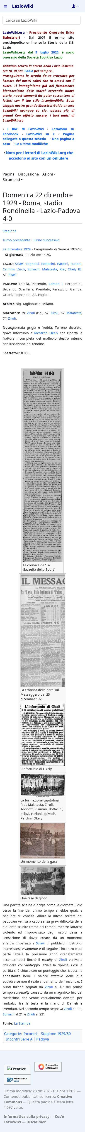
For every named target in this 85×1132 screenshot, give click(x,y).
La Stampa (22, 1023)
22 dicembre (12, 249)
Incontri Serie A (19, 1039)
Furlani (75, 263)
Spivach (33, 269)
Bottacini (48, 263)
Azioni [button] (47, 174)
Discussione (28, 174)
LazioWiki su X (40, 134)
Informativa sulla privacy (26, 1116)
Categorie (12, 1033)
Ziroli (21, 269)
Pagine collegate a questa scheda (38, 136)
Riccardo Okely (46, 333)
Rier (62, 269)
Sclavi (19, 263)
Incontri (30, 1033)
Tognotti (32, 263)
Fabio (28, 71)
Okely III (74, 269)
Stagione (9, 231)
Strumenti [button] (11, 179)
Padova (42, 1039)
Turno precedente (16, 240)
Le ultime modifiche (31, 143)
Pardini (62, 263)
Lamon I (56, 283)
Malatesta (49, 269)
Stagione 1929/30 (56, 1033)
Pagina (9, 174)
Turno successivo (46, 240)
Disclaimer (36, 1121)
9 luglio (42, 52)
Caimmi (9, 269)
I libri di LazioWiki (25, 129)
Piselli (12, 274)
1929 (27, 249)
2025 (54, 52)
